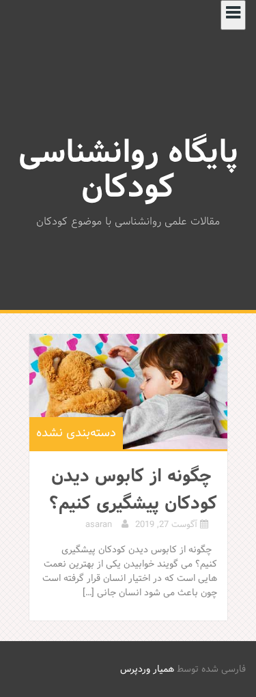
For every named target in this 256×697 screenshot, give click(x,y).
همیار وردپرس (147, 669)
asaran (98, 524)
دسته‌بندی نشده (76, 433)
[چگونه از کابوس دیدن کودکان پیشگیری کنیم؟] (128, 391)
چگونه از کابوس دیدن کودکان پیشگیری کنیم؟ (133, 490)
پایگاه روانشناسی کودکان (128, 171)
